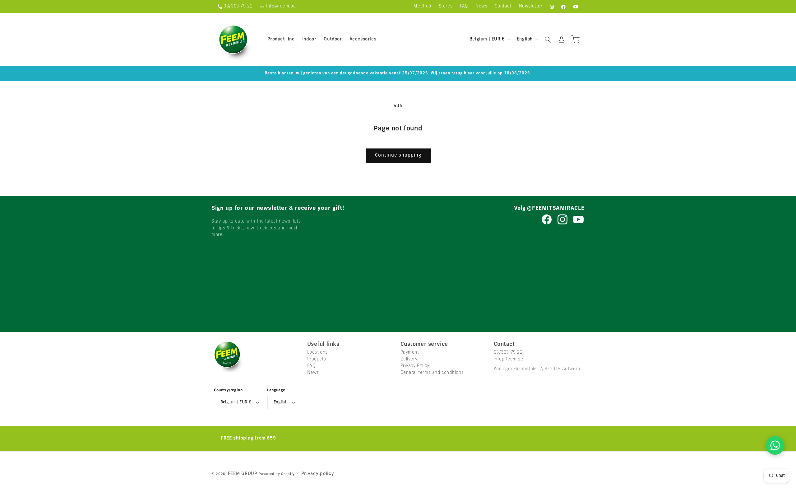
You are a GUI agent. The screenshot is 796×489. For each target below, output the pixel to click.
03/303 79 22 (238, 6)
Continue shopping (398, 155)
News (313, 372)
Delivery (409, 359)
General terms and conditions (432, 372)
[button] (548, 39)
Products (316, 359)
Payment (409, 352)
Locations (317, 352)
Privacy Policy (414, 366)
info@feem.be (281, 6)
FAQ (311, 366)
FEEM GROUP (243, 474)
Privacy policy (317, 474)
